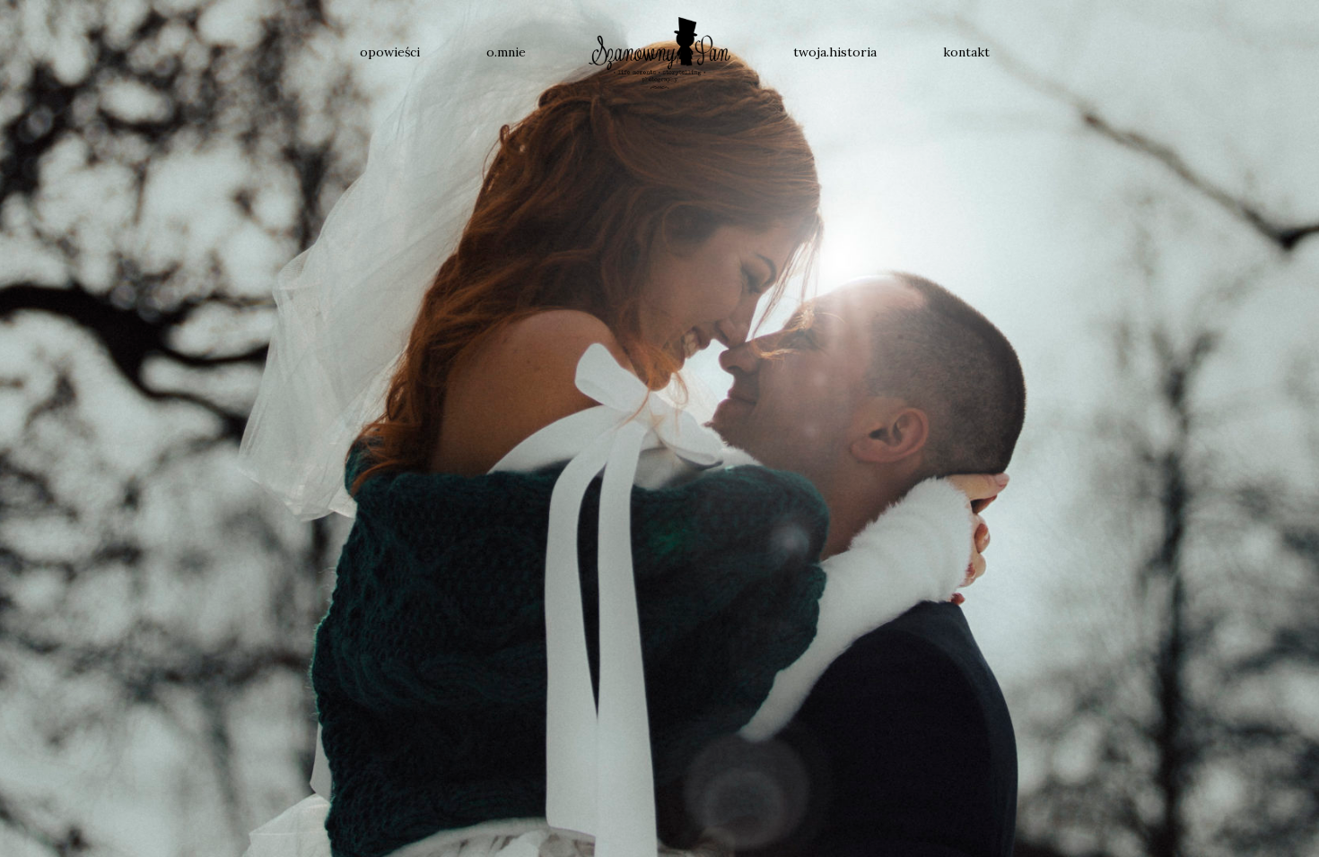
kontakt (966, 52)
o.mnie (506, 52)
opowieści (390, 52)
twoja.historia (835, 52)
